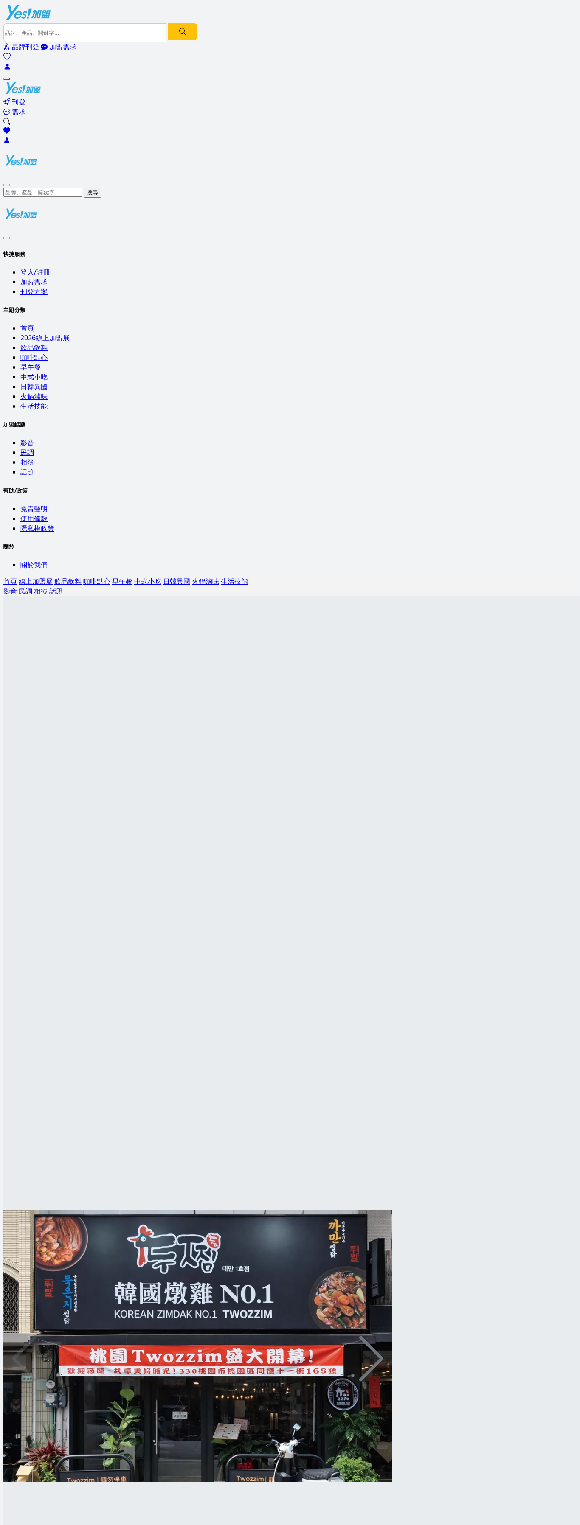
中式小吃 (34, 376)
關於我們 (34, 564)
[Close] (6, 185)
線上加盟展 (36, 581)
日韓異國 (34, 386)
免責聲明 (34, 508)
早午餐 (30, 367)
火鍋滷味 (34, 396)
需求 (17, 111)
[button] (371, 1358)
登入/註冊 (35, 272)
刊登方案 (34, 291)
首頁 (27, 328)
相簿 (27, 462)
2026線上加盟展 (45, 337)
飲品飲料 (34, 347)
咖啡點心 (34, 357)
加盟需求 (34, 281)
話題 (27, 472)
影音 (27, 442)
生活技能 (34, 406)
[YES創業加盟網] (28, 18)
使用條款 (34, 518)
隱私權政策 (37, 528)
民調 (27, 452)
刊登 (17, 102)
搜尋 (92, 192)
